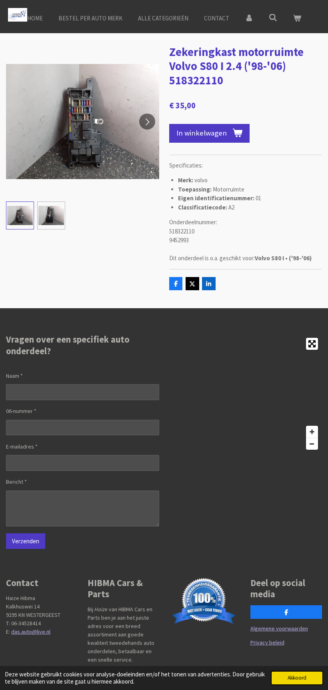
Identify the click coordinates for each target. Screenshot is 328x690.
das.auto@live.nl (30, 631)
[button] (20, 215)
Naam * (14, 375)
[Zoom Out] (312, 444)
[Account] (249, 18)
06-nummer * (21, 411)
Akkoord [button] (297, 677)
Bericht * (16, 481)
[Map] (245, 394)
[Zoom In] (312, 432)
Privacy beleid (267, 642)
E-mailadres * (22, 446)
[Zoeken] (273, 18)
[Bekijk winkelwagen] (297, 18)
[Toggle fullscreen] (312, 344)
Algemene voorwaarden (279, 628)
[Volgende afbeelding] (147, 122)
